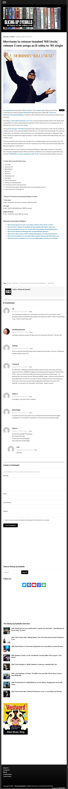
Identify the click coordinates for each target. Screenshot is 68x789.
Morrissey (26, 110)
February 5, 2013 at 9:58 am (20, 311)
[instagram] (39, 585)
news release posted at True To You (22, 120)
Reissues (6, 36)
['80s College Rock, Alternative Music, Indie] (32, 18)
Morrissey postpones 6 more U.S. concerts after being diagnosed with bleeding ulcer (33, 229)
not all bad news (9, 110)
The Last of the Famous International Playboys (33, 283)
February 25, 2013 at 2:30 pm (25, 450)
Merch (5, 772)
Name (5, 494)
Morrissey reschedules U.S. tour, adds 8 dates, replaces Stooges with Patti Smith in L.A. (33, 236)
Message (5, 475)
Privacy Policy (7, 774)
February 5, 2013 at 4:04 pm (20, 396)
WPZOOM (62, 788)
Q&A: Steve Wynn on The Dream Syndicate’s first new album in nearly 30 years (37, 646)
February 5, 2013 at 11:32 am (20, 348)
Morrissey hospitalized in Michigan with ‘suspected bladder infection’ (28, 231)
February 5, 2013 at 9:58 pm (20, 431)
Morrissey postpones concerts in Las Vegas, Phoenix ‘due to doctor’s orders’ (30, 225)
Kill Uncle (9, 283)
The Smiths (50, 283)
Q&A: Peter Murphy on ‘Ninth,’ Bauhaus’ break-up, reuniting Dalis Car (34, 664)
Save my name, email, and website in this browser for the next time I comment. (27, 520)
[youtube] (34, 585)
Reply (30, 311)
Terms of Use (7, 776)
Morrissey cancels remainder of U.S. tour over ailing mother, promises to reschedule (33, 238)
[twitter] (24, 585)
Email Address (7, 502)
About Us (6, 768)
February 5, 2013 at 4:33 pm (20, 412)
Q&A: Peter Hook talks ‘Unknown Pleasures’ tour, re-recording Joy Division (36, 691)
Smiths (39, 110)
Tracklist (12, 36)
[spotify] (44, 585)
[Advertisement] (34, 547)
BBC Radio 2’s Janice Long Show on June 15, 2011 (25, 154)
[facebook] (29, 585)
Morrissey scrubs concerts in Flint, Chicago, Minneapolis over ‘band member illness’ (32, 234)
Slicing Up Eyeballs (24, 289)
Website (5, 511)
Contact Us (6, 770)
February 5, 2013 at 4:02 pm (20, 367)
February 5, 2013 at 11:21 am (20, 332)
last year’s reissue (20, 128)
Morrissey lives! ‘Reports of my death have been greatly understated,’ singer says (31, 227)
